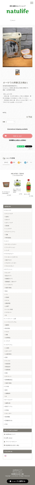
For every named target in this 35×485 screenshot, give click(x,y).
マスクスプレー (10, 266)
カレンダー (9, 413)
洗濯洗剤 (8, 369)
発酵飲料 (8, 393)
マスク (7, 331)
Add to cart (17, 136)
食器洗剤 (8, 363)
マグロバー (9, 312)
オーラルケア (8, 399)
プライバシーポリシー (11, 441)
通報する (30, 148)
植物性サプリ (9, 278)
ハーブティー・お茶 (10, 318)
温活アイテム (8, 406)
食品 (6, 291)
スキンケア (8, 210)
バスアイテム (8, 344)
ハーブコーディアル (11, 322)
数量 (4, 121)
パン (7, 294)
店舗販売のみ (8, 420)
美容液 (7, 225)
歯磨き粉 (8, 403)
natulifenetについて (10, 434)
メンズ (7, 250)
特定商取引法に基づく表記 (12, 445)
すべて (6, 162)
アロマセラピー (9, 253)
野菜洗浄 (8, 366)
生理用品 (8, 337)
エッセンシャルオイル (12, 257)
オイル (7, 300)
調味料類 (8, 303)
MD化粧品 (8, 237)
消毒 (7, 334)
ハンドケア (9, 228)
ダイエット (9, 376)
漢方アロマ (9, 260)
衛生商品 (7, 328)
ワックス (8, 360)
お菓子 (7, 306)
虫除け (7, 216)
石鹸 (7, 234)
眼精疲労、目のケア (11, 281)
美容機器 (7, 416)
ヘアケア (7, 341)
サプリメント (8, 269)
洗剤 (6, 357)
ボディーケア (9, 222)
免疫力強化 (9, 287)
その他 (7, 386)
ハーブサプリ (9, 284)
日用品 (7, 410)
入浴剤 (7, 348)
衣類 (6, 373)
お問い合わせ (9, 438)
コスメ (7, 241)
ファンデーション (10, 247)
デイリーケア (9, 213)
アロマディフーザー (11, 263)
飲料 (6, 390)
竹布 (6, 424)
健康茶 (7, 325)
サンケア (8, 272)
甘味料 (7, 297)
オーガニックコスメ (11, 244)
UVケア (8, 219)
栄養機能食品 (8, 379)
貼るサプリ (9, 275)
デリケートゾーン (10, 231)
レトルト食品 (9, 309)
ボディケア (9, 351)
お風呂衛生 (9, 354)
